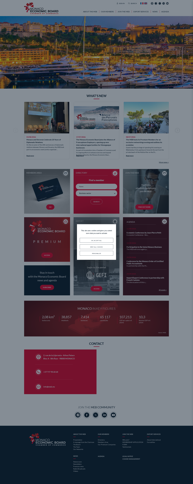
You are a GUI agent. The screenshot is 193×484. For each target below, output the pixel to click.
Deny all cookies (96, 247)
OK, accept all (96, 240)
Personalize (96, 253)
